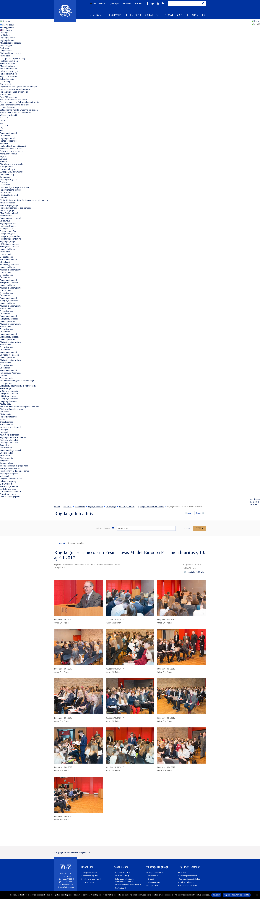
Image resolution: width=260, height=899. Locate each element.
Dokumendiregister (8, 169)
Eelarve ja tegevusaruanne (11, 151)
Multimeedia (5, 414)
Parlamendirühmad (8, 133)
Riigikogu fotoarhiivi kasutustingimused (73, 852)
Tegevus (114, 15)
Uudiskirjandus (6, 453)
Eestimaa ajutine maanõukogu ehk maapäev (19, 406)
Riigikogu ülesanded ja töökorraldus (15, 208)
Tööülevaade (6, 177)
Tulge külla (196, 15)
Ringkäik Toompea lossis (11, 478)
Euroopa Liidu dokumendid (11, 171)
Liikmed (3, 375)
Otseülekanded (6, 422)
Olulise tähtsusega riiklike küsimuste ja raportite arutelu (24, 200)
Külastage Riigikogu (8, 481)
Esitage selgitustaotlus (10, 236)
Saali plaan (4, 48)
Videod (3, 419)
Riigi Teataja (119, 888)
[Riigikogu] (65, 11)
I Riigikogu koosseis (8, 401)
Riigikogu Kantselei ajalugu (11, 409)
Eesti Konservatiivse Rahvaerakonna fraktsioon (20, 102)
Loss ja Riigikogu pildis (10, 496)
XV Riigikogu (5, 35)
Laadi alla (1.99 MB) (195, 572)
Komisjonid (5, 55)
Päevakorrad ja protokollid (11, 164)
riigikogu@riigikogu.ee (65, 887)
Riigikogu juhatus (7, 37)
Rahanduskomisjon (8, 73)
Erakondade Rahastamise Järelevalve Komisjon (124, 880)
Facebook (147, 3)
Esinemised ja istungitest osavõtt (14, 187)
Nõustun (216, 895)
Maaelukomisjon (7, 66)
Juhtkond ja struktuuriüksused (13, 146)
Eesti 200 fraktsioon (8, 97)
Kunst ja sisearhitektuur (10, 468)
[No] (256, 895)
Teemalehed (5, 445)
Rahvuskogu (5, 388)
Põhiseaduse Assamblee (10, 373)
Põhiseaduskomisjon (9, 71)
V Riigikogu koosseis (9, 391)
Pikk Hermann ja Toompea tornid (14, 471)
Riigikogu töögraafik (8, 179)
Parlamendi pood (153, 882)
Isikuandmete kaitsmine (188, 885)
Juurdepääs (115, 3)
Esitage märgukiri (7, 233)
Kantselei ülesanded (8, 141)
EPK (2, 130)
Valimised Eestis (121, 876)
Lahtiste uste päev (8, 489)
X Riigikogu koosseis (9, 300)
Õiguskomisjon (6, 84)
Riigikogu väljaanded (9, 440)
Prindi (198, 513)
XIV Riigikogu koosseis (9, 244)
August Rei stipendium (10, 434)
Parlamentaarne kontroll (10, 190)
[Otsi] (203, 3)
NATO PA (4, 117)
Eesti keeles (98, 3)
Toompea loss (6, 463)
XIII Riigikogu (111, 506)
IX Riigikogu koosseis (9, 318)
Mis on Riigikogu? (7, 210)
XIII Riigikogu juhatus (126, 506)
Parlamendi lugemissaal (10, 450)
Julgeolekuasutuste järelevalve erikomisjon (18, 86)
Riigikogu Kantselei (8, 138)
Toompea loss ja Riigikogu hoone (15, 465)
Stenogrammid (6, 166)
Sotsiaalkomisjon (7, 79)
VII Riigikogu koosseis (9, 355)
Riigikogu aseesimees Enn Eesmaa (151, 506)
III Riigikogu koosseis (9, 396)
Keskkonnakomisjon (9, 61)
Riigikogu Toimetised (9, 442)
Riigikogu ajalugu (7, 241)
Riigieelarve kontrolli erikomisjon (14, 92)
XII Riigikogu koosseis (9, 264)
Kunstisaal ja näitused (9, 486)
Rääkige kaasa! (6, 228)
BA (1, 122)
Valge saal (4, 476)
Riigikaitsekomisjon (8, 76)
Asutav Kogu (5, 404)
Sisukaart (138, 3)
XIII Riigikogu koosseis (9, 246)
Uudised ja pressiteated (10, 427)
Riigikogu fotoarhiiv (8, 416)
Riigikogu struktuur (8, 226)
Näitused (150, 879)
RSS (163, 3)
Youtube (158, 3)
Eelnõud (3, 159)
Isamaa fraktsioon (8, 107)
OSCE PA (4, 125)
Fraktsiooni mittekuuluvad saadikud (15, 112)
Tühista (187, 528)
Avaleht (57, 506)
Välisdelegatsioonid (8, 115)
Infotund (3, 197)
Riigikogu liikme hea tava (11, 53)
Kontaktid (127, 3)
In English (7, 30)
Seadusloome (6, 215)
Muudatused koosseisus (10, 43)
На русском (8, 27)
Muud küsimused (7, 202)
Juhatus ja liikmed (7, 249)
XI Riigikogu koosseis (9, 282)
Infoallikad (173, 15)
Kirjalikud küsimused (9, 195)
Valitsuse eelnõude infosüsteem (127, 885)
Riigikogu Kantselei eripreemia (13, 437)
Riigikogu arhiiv (6, 458)
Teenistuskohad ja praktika (12, 148)
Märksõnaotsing (7, 174)
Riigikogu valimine (8, 223)
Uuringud (4, 429)
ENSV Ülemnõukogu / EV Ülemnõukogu (17, 380)
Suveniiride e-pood (8, 494)
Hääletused (5, 184)
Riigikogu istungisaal (9, 473)
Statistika (4, 182)
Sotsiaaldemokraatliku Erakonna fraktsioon (19, 110)
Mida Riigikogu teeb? (9, 213)
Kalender (4, 161)
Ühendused (5, 135)
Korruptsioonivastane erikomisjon (15, 89)
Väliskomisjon (6, 81)
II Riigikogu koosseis (9, 398)
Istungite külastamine (155, 872)
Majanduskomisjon (8, 68)
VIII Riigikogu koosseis (9, 336)
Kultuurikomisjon (7, 63)
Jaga (189, 513)
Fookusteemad (6, 424)
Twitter (152, 3)
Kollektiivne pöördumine (10, 239)
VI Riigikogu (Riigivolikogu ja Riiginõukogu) (18, 385)
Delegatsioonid (6, 257)
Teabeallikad (5, 455)
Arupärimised (6, 192)
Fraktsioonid (5, 94)
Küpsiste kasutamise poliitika (236, 895)
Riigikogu (97, 15)
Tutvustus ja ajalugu (143, 15)
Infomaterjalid (6, 447)
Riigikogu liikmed (7, 40)
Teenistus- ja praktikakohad (189, 879)
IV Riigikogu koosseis (9, 393)
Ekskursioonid (6, 483)
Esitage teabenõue (8, 231)
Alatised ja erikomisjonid (10, 269)
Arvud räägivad (6, 45)
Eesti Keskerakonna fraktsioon (13, 99)
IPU (1, 128)
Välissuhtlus (5, 220)
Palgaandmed (6, 50)
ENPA (2, 120)
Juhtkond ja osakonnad (188, 876)
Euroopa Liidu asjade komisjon (13, 58)
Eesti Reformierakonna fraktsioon (15, 104)
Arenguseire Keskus (8, 153)
